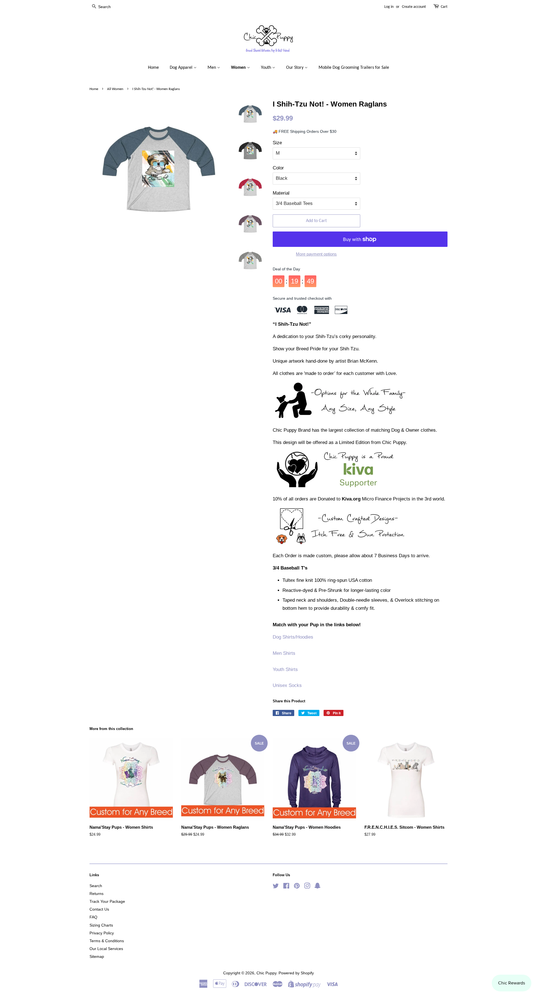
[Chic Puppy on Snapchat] (317, 887)
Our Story (295, 67)
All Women (115, 89)
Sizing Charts (101, 925)
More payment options (316, 254)
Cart (444, 7)
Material (281, 193)
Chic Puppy (266, 973)
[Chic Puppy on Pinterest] (297, 887)
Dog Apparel (182, 67)
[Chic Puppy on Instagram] (307, 887)
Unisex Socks (287, 685)
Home (153, 67)
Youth (266, 67)
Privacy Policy (102, 933)
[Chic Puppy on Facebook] (286, 887)
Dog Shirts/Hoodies (293, 637)
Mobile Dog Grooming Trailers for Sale (354, 67)
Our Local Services (106, 948)
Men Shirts (284, 653)
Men (212, 67)
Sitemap (97, 956)
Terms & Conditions (107, 941)
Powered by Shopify (296, 973)
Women (239, 67)
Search (96, 885)
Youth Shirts (285, 669)
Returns (96, 893)
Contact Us (99, 909)
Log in (389, 7)
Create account (414, 7)
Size (277, 142)
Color (278, 168)
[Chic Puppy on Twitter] (276, 887)
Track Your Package (107, 901)
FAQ (93, 917)
